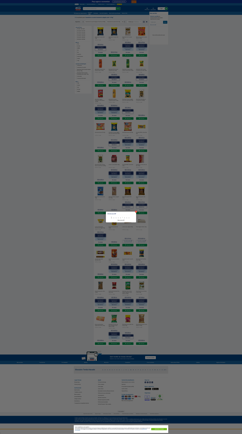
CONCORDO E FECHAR (159, 429)
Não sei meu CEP (121, 220)
